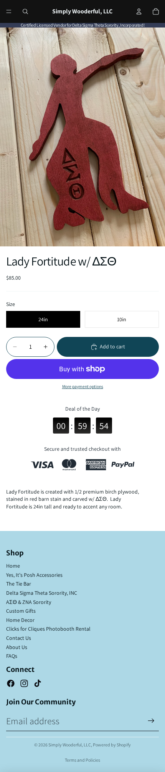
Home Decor (20, 620)
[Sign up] (151, 720)
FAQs (11, 655)
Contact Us (18, 637)
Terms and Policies (82, 760)
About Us (16, 647)
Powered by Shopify (112, 745)
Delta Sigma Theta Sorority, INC (41, 592)
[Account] (138, 11)
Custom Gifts (21, 610)
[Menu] (9, 11)
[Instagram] (24, 683)
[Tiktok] (37, 683)
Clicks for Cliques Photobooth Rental (48, 628)
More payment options (82, 386)
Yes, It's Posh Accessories (34, 574)
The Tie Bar (18, 583)
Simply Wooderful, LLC (69, 745)
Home (13, 565)
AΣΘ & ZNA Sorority (28, 602)
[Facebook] (10, 683)
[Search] (25, 11)
